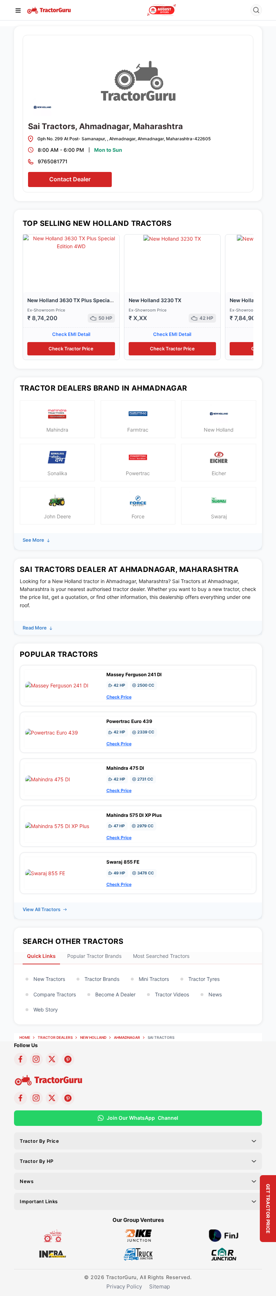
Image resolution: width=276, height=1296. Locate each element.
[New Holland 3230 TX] (172, 238)
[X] (52, 1059)
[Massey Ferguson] (161, 10)
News (215, 994)
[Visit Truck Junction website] (138, 1253)
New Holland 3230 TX (155, 300)
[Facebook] (20, 1059)
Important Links (39, 1201)
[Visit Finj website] (223, 1235)
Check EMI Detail (71, 334)
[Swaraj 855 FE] (45, 873)
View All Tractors (42, 909)
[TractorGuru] (49, 9)
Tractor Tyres (204, 979)
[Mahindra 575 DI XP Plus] (57, 826)
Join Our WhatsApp (142, 1118)
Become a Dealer (115, 994)
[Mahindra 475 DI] (47, 779)
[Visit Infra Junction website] (52, 1253)
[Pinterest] (67, 1059)
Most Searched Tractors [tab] (161, 956)
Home (24, 1037)
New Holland (93, 1037)
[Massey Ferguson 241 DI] (56, 685)
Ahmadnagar (127, 1037)
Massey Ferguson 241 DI (134, 674)
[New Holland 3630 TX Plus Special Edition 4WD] (71, 242)
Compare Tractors (54, 994)
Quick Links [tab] (41, 956)
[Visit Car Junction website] (223, 1253)
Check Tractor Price (71, 348)
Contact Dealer (70, 179)
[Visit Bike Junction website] (138, 1235)
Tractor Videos (172, 994)
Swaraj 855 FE (122, 862)
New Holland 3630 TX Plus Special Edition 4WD (85, 300)
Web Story (45, 1009)
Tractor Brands (101, 979)
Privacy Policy (124, 1286)
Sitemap (159, 1286)
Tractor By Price (39, 1141)
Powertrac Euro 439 (129, 721)
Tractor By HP (37, 1161)
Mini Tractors (154, 979)
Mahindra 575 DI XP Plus (134, 815)
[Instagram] (36, 1059)
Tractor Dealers (55, 1037)
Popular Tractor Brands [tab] (94, 956)
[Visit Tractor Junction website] (52, 1235)
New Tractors (49, 979)
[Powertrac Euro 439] (51, 732)
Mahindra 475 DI (125, 768)
